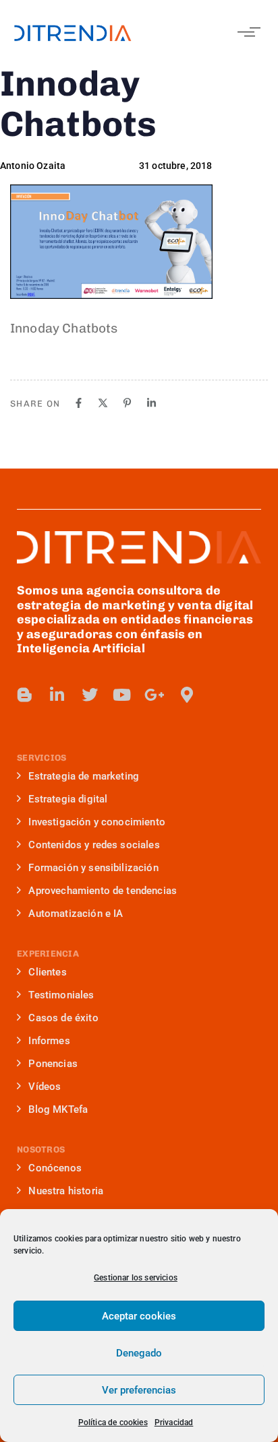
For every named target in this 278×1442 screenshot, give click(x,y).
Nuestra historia (65, 1191)
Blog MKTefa (58, 1109)
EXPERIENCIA (48, 954)
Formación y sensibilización (93, 868)
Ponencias (52, 1064)
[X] (103, 403)
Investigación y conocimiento (96, 822)
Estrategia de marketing (83, 776)
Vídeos (44, 1086)
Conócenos (54, 1168)
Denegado (139, 1353)
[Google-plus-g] (154, 695)
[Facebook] (79, 403)
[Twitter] (90, 695)
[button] (246, 31)
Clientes (47, 972)
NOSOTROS (41, 1149)
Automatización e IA (75, 913)
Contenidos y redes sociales (93, 845)
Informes (49, 1041)
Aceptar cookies (139, 1316)
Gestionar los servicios (135, 1277)
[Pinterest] (127, 403)
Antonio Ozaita (32, 165)
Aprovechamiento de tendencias (102, 891)
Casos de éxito (63, 1018)
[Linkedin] (151, 403)
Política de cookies (113, 1422)
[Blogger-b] (25, 695)
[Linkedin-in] (57, 695)
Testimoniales (61, 995)
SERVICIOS (41, 758)
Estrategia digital (67, 799)
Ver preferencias (139, 1390)
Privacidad (174, 1422)
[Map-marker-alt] (187, 695)
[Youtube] (122, 695)
